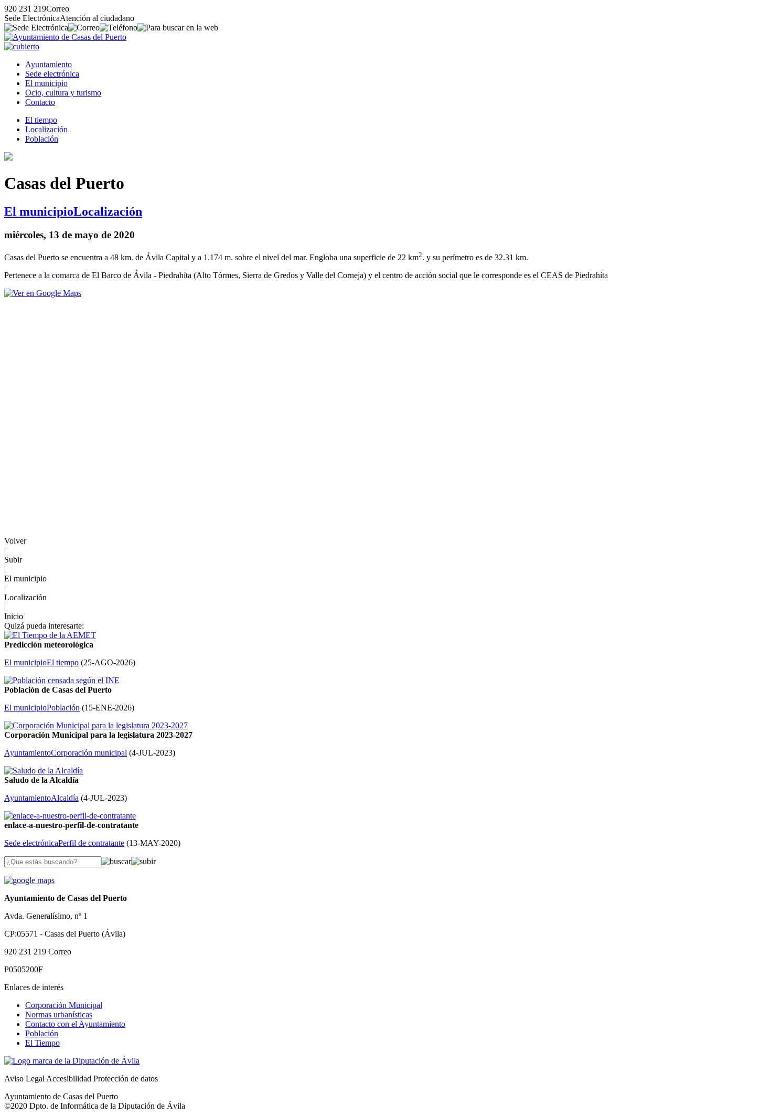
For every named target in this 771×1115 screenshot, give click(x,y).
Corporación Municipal (63, 1005)
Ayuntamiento (48, 64)
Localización (46, 129)
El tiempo (41, 119)
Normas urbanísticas (58, 1014)
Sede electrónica (52, 73)
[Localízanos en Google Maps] (29, 880)
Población (41, 138)
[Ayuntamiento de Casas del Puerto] (65, 37)
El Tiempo (42, 1042)
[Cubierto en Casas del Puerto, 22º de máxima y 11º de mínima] (21, 46)
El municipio (46, 83)
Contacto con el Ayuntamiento (75, 1024)
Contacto (40, 102)
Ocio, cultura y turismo (63, 92)
